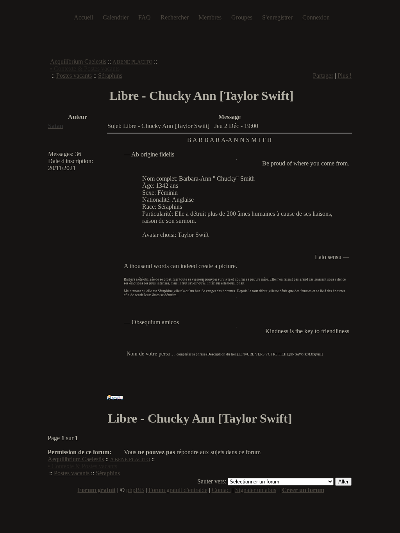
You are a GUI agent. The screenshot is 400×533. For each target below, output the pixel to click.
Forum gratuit (97, 490)
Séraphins (110, 75)
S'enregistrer (277, 17)
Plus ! (345, 75)
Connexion (316, 17)
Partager (323, 75)
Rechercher (175, 17)
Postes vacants (74, 75)
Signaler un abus (255, 490)
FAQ (144, 17)
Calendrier (116, 17)
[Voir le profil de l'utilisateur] (115, 397)
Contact (221, 490)
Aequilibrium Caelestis (78, 61)
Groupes (241, 17)
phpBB (135, 490)
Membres (209, 17)
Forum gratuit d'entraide (177, 490)
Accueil (83, 17)
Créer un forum (303, 490)
